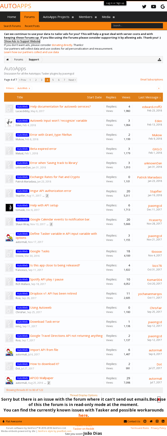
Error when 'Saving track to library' (54, 163)
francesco (21, 270)
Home (11, 17)
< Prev (22, 80)
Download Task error (45, 321)
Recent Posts (32, 26)
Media (106, 17)
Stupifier (20, 195)
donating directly (62, 45)
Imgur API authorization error (50, 191)
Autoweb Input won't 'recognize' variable (58, 120)
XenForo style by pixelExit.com (54, 431)
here (83, 415)
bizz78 (157, 266)
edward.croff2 (152, 107)
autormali (21, 242)
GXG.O (157, 149)
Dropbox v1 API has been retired (53, 293)
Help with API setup (44, 205)
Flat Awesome (13, 421)
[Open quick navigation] (159, 59)
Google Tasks (39, 251)
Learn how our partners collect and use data (31, 52)
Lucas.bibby (23, 111)
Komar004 (154, 280)
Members (85, 17)
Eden (18, 125)
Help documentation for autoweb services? (60, 106)
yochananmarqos (150, 294)
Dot (18, 368)
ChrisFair (21, 312)
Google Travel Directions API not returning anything (66, 336)
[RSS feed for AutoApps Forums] (163, 421)
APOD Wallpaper (42, 378)
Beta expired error (43, 149)
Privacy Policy (158, 427)
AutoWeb (24, 88)
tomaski (20, 210)
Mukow (20, 139)
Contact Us (133, 421)
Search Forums (12, 26)
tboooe (157, 251)
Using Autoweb (41, 307)
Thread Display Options (83, 395)
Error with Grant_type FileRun (51, 134)
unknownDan (23, 167)
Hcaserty (155, 220)
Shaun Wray (22, 224)
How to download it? (44, 364)
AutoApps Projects (56, 17)
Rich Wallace (23, 284)
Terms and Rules (140, 427)
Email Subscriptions (152, 79)
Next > (72, 80)
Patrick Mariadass (26, 181)
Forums (29, 17)
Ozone (19, 256)
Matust (19, 153)
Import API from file (44, 350)
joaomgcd (155, 206)
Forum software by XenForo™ (36, 427)
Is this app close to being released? (55, 265)
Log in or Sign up (115, 2)
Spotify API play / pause (47, 279)
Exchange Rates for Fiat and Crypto (55, 177)
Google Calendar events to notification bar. (60, 219)
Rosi (18, 298)
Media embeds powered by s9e (18, 431)
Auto (15, 6)
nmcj (18, 326)
